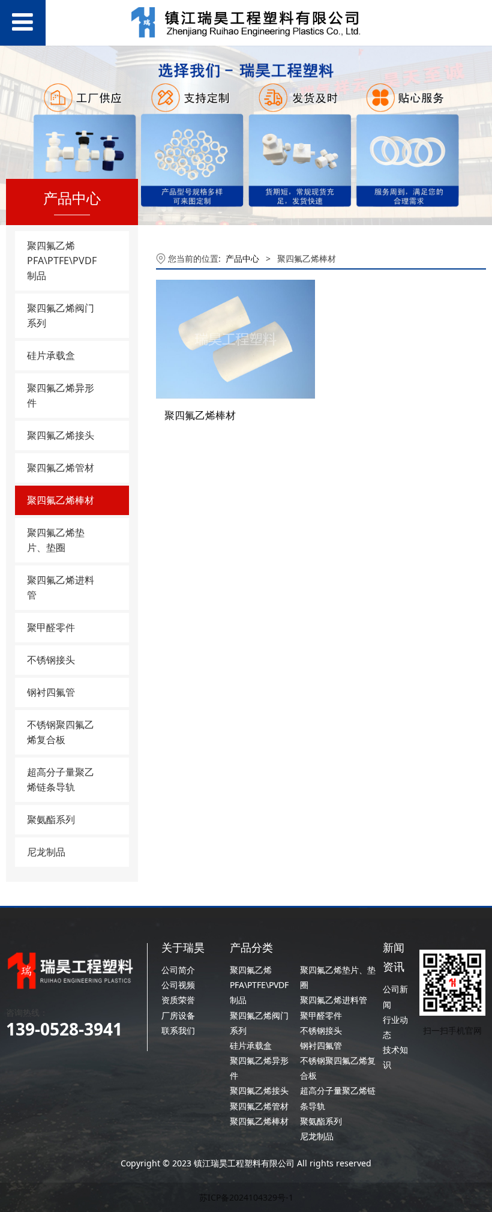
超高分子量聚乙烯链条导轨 (60, 779)
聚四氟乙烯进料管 (60, 587)
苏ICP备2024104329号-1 (246, 1197)
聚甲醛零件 (51, 627)
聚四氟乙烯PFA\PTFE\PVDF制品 (62, 260)
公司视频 (178, 984)
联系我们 (178, 1030)
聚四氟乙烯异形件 (60, 395)
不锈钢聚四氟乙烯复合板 (60, 732)
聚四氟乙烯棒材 (60, 500)
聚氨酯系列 (51, 819)
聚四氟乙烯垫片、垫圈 (56, 540)
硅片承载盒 (51, 355)
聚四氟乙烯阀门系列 (60, 315)
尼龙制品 (46, 851)
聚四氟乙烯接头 (60, 435)
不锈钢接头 (51, 659)
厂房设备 (178, 1015)
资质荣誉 (178, 999)
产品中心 (242, 258)
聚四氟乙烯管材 (60, 467)
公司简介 (178, 969)
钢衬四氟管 (51, 692)
